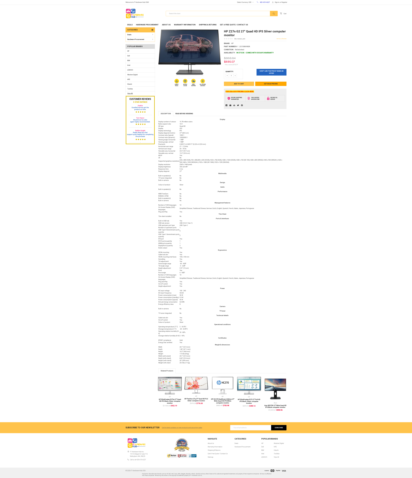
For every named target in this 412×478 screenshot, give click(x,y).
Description (166, 113)
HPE (128, 79)
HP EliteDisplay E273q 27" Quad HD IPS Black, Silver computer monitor (170, 401)
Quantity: (230, 71)
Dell (128, 56)
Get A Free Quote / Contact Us (234, 25)
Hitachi (129, 84)
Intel (128, 65)
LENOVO (130, 70)
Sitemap (210, 457)
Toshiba (130, 89)
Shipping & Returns (208, 25)
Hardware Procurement (147, 25)
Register (284, 2)
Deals (130, 25)
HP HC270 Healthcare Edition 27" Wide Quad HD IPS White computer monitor (222, 401)
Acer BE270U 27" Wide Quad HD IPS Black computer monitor (275, 406)
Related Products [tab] (167, 371)
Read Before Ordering (184, 113)
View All (130, 93)
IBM (128, 60)
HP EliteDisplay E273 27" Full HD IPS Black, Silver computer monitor (249, 401)
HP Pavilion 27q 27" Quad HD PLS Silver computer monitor (196, 400)
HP (128, 51)
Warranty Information (184, 25)
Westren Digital (132, 75)
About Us (166, 25)
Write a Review (281, 39)
